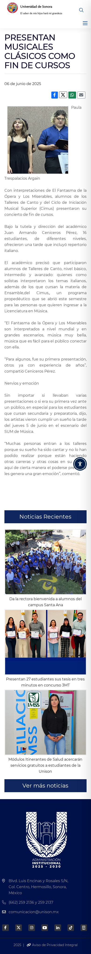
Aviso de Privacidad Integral (54, 945)
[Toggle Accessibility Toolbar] (80, 464)
